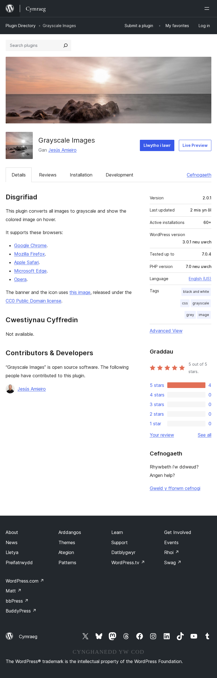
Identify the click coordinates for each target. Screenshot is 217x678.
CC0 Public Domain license (33, 301)
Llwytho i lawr (157, 145)
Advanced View (166, 330)
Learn (117, 532)
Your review (162, 435)
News (12, 542)
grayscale (200, 303)
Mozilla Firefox (29, 254)
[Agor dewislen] (208, 8)
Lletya (12, 552)
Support (119, 542)
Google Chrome (30, 245)
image (204, 315)
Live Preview (195, 145)
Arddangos (69, 532)
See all (204, 435)
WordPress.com (25, 581)
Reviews (48, 175)
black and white (196, 291)
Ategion (66, 552)
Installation (81, 175)
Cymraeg (28, 636)
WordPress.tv (128, 562)
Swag (172, 562)
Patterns (67, 562)
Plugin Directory (21, 25)
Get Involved (177, 532)
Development (119, 175)
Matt (13, 591)
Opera (20, 279)
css (185, 303)
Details (19, 175)
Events (171, 542)
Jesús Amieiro (62, 150)
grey (190, 315)
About (12, 532)
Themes (66, 542)
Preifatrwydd (19, 562)
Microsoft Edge (30, 271)
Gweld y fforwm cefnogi (175, 488)
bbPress (17, 601)
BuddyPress (21, 611)
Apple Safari (26, 262)
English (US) (200, 278)
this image (80, 292)
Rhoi (171, 552)
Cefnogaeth (199, 175)
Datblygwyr (123, 552)
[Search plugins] (65, 45)
